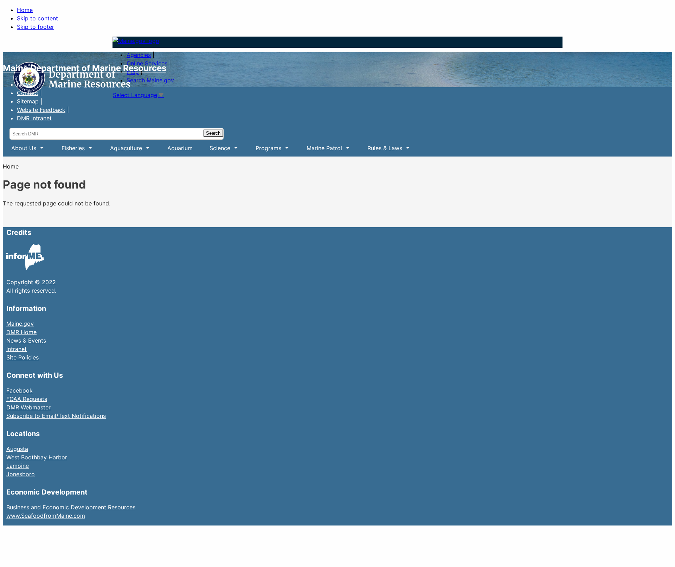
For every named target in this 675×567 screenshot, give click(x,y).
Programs (264, 151)
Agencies (139, 54)
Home (25, 9)
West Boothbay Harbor (36, 457)
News (24, 84)
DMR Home (21, 332)
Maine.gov (20, 323)
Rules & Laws (380, 151)
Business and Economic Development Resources (70, 507)
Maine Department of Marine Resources (84, 68)
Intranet (16, 348)
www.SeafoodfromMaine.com (45, 515)
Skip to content (37, 18)
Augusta (17, 448)
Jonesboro (20, 474)
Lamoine (17, 465)
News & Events (26, 340)
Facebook (19, 390)
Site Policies (22, 357)
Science (215, 151)
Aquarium (180, 148)
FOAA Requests (26, 398)
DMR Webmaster (28, 407)
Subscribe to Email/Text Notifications (56, 415)
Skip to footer (35, 26)
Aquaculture (122, 151)
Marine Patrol (320, 151)
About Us (19, 151)
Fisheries (69, 151)
